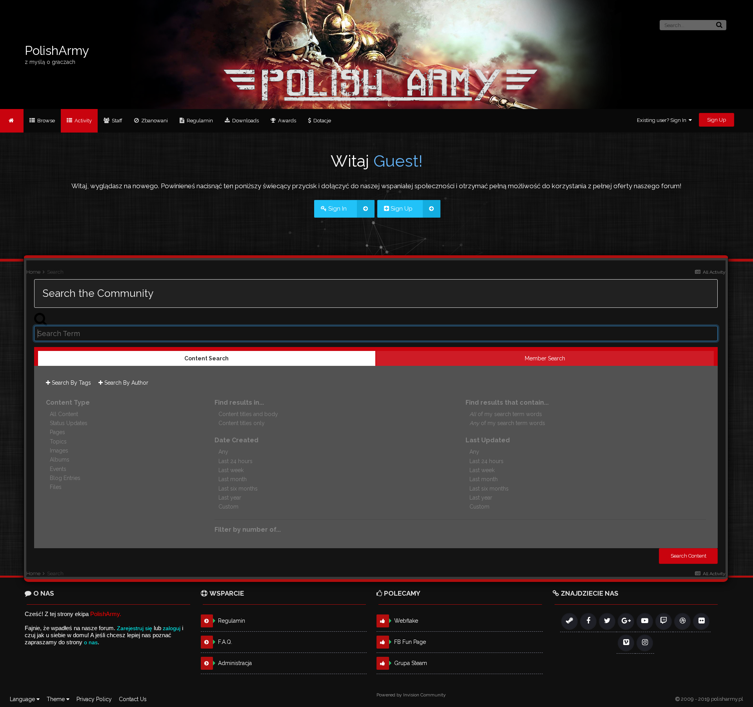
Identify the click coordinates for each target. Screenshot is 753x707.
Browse (45, 121)
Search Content (688, 556)
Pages (57, 432)
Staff (116, 121)
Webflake (406, 621)
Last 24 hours (235, 461)
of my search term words (505, 414)
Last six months (238, 488)
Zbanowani (154, 121)
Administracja (235, 663)
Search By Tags (70, 383)
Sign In (337, 208)
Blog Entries (65, 478)
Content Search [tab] (206, 358)
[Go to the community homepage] (12, 121)
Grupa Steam (410, 663)
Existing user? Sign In (663, 120)
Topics (58, 441)
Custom (228, 507)
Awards (286, 121)
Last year (229, 497)
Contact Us (133, 699)
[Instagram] (645, 642)
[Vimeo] (626, 642)
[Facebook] (588, 621)
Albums (59, 460)
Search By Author (125, 383)
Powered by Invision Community (411, 695)
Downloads (245, 121)
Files (56, 487)
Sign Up (716, 120)
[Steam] (569, 621)
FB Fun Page (410, 642)
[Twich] (663, 621)
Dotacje (321, 121)
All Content (64, 414)
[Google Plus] (626, 621)
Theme (56, 699)
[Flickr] (701, 621)
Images (59, 450)
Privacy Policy (94, 699)
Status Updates (68, 423)
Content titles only (241, 423)
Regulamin (199, 121)
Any (223, 452)
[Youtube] (645, 621)
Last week (231, 470)
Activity (82, 121)
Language (23, 699)
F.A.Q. (225, 642)
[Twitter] (607, 621)
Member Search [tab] (545, 358)
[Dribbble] (682, 621)
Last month (232, 479)
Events (58, 469)
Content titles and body (248, 414)
